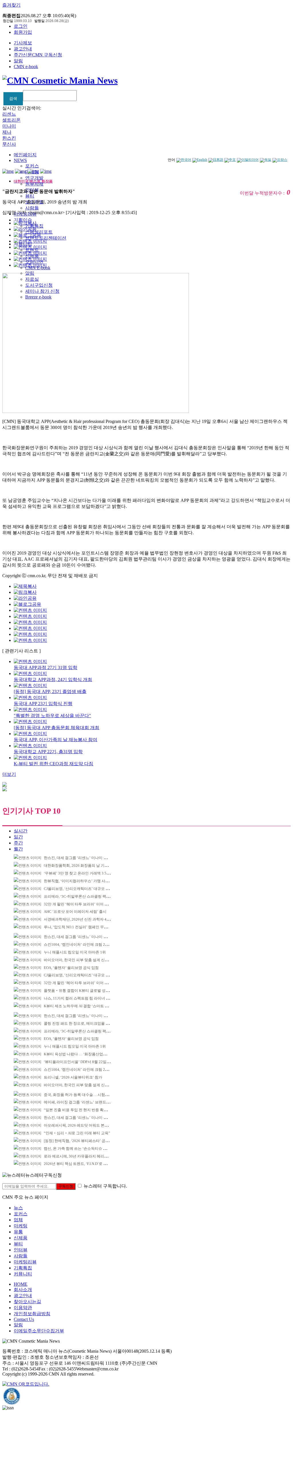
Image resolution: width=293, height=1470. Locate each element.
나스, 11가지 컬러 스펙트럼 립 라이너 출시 (78, 998)
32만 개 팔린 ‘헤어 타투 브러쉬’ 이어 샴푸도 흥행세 (86, 904)
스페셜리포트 (39, 231)
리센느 (9, 114)
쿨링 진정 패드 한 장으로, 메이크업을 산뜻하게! (83, 1023)
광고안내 (23, 48)
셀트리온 (11, 120)
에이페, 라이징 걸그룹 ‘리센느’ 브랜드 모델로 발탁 (85, 1102)
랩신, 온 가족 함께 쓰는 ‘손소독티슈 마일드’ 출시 (84, 1148)
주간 (18, 842)
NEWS (20, 160)
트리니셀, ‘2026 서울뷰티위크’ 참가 (73, 1077)
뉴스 (18, 1207)
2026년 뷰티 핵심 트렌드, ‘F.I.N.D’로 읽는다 (79, 1164)
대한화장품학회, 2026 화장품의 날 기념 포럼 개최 (84, 865)
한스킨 (9, 138)
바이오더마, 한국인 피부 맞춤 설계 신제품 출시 (82, 960)
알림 (18, 60)
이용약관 (23, 1307)
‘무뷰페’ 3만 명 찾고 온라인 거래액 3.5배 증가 (81, 873)
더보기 (9, 774)
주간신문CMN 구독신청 (38, 54)
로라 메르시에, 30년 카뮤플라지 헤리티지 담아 (82, 1156)
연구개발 (34, 177)
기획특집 (23, 1267)
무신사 (9, 144)
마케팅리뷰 (25, 1261)
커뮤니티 (23, 1273)
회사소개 (23, 1289)
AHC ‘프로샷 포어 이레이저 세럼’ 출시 (75, 911)
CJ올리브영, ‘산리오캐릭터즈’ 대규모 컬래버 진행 (84, 889)
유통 (18, 1231)
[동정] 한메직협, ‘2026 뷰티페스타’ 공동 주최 (80, 1141)
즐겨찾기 (11, 5)
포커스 (32, 165)
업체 (18, 1219)
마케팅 (20, 1225)
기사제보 (23, 42)
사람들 (32, 207)
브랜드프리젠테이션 (45, 238)
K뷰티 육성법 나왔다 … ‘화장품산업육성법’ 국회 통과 (88, 1054)
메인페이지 (25, 154)
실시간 (20, 830)
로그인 (20, 26)
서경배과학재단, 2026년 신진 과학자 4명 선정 (81, 919)
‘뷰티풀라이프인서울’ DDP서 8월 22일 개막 (79, 1062)
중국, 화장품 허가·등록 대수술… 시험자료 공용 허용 (86, 1095)
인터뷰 (20, 1249)
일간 (18, 836)
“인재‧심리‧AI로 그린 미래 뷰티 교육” (77, 1133)
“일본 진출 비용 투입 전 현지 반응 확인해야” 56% (84, 1110)
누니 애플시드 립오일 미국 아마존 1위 (75, 952)
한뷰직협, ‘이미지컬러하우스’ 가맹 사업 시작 (80, 881)
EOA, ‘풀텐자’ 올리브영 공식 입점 (71, 968)
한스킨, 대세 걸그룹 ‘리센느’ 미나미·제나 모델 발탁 (86, 858)
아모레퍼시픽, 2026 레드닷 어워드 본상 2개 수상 (83, 1125)
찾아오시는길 (27, 1301)
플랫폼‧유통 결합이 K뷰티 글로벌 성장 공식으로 (84, 990)
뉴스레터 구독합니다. (105, 1186)
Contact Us (24, 1319)
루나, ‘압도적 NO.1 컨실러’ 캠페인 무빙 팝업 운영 (84, 927)
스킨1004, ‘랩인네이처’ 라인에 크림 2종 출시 (80, 944)
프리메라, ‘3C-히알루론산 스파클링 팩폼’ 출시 (81, 896)
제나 (6, 132)
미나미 (9, 126)
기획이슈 (23, 219)
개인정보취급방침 (32, 1313)
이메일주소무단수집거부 (39, 1330)
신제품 (20, 1237)
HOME (20, 1284)
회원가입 (23, 32)
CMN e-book (26, 66)
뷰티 (29, 195)
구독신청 (65, 1186)
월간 (18, 848)
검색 (13, 98)
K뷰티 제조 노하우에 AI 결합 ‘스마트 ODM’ (79, 1006)
